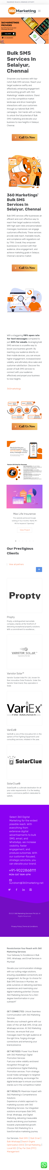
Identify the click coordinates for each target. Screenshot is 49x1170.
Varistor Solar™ (15, 673)
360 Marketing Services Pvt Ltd (26, 913)
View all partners (16, 564)
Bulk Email (35, 1138)
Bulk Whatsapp (13, 1141)
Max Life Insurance (24, 513)
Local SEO (11, 1148)
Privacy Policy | (17, 926)
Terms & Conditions (30, 926)
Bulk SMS (23, 1138)
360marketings (14, 388)
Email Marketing (33, 1145)
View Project (25, 530)
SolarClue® (13, 783)
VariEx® (11, 729)
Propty (11, 617)
